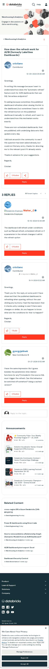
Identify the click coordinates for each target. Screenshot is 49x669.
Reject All (24, 658)
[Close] (45, 628)
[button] (45, 6)
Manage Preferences (24, 652)
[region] (24, 646)
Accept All (24, 664)
